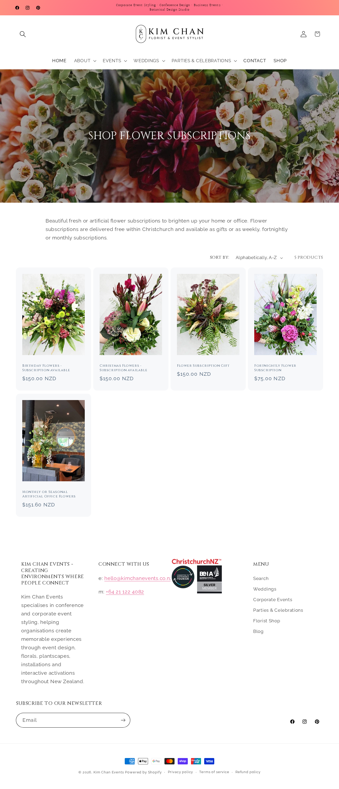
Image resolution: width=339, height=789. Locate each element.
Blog (258, 631)
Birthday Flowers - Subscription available (46, 368)
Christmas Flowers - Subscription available (123, 368)
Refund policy (248, 772)
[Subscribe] (123, 720)
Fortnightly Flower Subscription (275, 368)
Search (261, 578)
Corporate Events (272, 599)
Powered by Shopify (143, 772)
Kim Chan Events (108, 772)
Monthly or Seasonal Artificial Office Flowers (49, 494)
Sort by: (219, 257)
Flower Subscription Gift (203, 366)
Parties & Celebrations (278, 610)
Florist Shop (266, 620)
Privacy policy (180, 772)
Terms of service (214, 772)
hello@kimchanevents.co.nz (138, 578)
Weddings (264, 589)
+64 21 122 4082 (125, 592)
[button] (23, 34)
